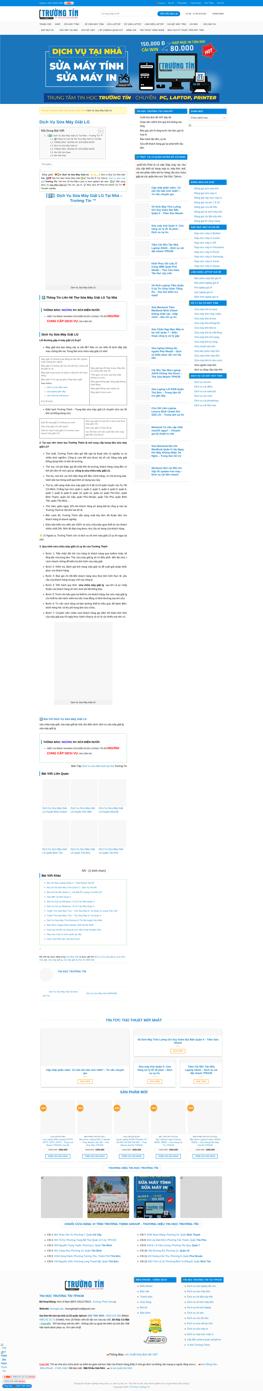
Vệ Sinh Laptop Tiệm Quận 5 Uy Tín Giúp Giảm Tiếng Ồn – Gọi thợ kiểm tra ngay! (167, 290)
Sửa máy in (209, 24)
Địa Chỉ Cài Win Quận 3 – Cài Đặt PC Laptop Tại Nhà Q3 (74, 892)
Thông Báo (182, 3)
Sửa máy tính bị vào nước (208, 360)
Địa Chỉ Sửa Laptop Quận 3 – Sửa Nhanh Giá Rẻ (70, 883)
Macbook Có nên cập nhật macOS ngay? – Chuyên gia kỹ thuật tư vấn (167, 430)
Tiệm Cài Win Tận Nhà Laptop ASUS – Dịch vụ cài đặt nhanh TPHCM (167, 248)
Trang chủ (45, 24)
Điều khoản (146, 1286)
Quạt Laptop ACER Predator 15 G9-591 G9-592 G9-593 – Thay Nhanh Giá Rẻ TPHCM (131, 1142)
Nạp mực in (47, 30)
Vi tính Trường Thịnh (198, 1345)
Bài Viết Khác (60, 155)
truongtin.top (56, 1308)
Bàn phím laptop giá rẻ (206, 283)
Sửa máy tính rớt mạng (206, 337)
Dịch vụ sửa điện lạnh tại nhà (98, 766)
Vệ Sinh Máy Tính (94, 24)
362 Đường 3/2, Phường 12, (168, 1250)
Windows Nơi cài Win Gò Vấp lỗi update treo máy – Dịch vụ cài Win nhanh (166, 471)
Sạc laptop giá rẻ (203, 292)
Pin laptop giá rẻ (203, 287)
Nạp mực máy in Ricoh (206, 252)
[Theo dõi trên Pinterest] (92, 3)
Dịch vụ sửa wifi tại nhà (199, 1323)
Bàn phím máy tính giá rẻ (207, 278)
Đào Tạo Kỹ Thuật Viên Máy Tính (186, 30)
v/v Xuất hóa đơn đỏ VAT (141, 1354)
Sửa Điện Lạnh (61, 110)
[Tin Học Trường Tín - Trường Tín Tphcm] (67, 14)
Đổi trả (143, 1307)
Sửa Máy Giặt (78, 110)
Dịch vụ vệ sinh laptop (199, 1307)
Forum (161, 3)
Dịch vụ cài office (203, 386)
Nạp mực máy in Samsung (208, 256)
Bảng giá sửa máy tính (206, 188)
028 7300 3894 (96, 1315)
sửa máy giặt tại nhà (72, 960)
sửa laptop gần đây (56, 391)
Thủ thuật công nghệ (152, 30)
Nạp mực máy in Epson (207, 266)
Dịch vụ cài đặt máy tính (200, 1296)
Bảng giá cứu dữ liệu (205, 207)
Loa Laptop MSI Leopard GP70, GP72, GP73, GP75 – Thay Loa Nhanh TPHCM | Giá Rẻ (57, 1142)
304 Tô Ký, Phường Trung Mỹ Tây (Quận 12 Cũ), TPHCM (85, 1240)
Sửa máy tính (71, 24)
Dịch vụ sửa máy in (197, 1328)
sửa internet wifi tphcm (58, 395)
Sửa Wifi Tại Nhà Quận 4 (59, 897)
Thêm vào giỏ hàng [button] (58, 1156)
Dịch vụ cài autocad (205, 391)
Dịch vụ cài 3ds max (205, 405)
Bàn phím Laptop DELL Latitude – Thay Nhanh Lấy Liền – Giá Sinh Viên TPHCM (94, 1142)
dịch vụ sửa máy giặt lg (104, 957)
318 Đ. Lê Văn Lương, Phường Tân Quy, (173, 1245)
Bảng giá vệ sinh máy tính (208, 211)
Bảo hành (145, 1313)
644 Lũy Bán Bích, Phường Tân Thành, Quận (176, 1240)
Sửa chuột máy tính (204, 346)
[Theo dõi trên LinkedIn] (98, 3)
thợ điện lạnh (88, 960)
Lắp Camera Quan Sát (110, 30)
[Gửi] (123, 164)
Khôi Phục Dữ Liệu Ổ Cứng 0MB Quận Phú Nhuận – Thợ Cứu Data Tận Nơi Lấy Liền (165, 268)
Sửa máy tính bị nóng (205, 342)
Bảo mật (144, 1291)
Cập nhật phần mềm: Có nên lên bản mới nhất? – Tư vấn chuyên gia (166, 191)
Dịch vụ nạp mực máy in (200, 1334)
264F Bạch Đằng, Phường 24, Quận (173, 1234)
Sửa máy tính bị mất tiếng (208, 332)
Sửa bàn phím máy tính (206, 351)
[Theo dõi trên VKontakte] (106, 3)
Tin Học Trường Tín (140, 1387)
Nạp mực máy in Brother (207, 233)
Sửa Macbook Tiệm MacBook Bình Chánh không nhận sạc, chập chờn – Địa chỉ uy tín (164, 312)
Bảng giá (131, 30)
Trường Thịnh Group (104, 1301)
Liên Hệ (220, 3)
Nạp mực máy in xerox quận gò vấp (64, 934)
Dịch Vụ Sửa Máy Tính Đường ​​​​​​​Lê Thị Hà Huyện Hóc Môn (74, 920)
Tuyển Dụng (195, 3)
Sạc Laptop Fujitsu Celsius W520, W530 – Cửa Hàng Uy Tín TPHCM (168, 1142)
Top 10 (171, 3)
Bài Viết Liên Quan (62, 152)
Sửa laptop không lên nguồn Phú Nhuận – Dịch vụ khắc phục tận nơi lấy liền (166, 353)
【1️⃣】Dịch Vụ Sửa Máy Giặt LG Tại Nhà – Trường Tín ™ (74, 135)
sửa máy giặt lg (55, 960)
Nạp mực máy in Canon (207, 238)
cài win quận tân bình (120, 1368)
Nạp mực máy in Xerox (206, 261)
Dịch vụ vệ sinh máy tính (200, 1302)
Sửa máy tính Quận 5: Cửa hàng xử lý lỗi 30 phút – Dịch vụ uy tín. (167, 229)
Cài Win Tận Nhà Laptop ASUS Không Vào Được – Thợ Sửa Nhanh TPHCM (166, 373)
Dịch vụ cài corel (203, 396)
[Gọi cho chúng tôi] (89, 3)
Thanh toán (146, 1296)
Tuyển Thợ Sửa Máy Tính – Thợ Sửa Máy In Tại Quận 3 (74, 915)
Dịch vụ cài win (202, 382)
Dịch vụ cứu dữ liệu (198, 1318)
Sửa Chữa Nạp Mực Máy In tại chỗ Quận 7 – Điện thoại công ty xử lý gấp (167, 332)
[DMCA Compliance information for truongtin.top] (155, 1339)
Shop (58, 24)
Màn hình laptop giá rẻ (206, 297)
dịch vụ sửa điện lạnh (57, 387)
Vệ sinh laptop (132, 24)
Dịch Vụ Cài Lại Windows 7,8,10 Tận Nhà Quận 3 (70, 906)
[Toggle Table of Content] (99, 131)
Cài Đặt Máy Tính (176, 24)
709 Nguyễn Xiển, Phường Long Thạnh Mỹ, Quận (86, 1261)
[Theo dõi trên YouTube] (101, 3)
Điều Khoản (46, 1368)
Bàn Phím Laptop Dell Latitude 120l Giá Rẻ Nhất (70, 925)
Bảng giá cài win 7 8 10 (207, 202)
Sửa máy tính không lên (207, 323)
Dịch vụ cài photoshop (206, 400)
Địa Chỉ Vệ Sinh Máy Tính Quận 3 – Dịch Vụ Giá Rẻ (72, 887)
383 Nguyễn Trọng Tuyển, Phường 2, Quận (83, 1245)
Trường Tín (46, 110)
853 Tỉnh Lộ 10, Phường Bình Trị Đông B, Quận (179, 1261)
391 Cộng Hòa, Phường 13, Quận (78, 1250)
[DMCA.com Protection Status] (155, 1325)
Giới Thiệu (209, 3)
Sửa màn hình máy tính (206, 355)
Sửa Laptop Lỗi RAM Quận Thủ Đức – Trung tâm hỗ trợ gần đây (167, 392)
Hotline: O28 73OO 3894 (51, 3)
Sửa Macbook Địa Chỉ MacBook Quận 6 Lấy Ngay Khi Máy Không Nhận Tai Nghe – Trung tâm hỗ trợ (167, 451)
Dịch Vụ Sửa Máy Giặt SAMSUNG (102, 993)
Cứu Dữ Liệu (88, 30)
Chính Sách (61, 1368)
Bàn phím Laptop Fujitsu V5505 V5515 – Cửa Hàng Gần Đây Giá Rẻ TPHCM (205, 1142)
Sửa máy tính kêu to (205, 328)
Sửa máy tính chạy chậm (207, 314)
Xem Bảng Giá (209, 1364)
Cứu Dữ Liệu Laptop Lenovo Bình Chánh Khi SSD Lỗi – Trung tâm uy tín (167, 411)
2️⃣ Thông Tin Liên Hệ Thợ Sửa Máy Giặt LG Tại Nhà (77, 139)
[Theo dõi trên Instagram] (80, 3)
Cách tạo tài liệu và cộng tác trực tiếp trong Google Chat (74, 929)
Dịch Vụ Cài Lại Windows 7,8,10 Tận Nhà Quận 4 (70, 901)
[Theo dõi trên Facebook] (77, 3)
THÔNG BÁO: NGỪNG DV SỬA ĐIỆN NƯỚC (74, 142)
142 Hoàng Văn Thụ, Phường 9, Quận (175, 1256)
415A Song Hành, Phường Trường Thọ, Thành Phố (87, 1256)
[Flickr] (104, 3)
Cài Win (193, 24)
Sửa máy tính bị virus (205, 309)
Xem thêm (85, 1081)
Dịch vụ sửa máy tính (198, 1291)
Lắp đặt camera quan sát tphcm (204, 1339)
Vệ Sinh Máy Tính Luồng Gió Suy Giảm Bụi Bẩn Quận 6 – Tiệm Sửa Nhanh (167, 210)
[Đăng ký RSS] (95, 3)
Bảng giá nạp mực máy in (208, 197)
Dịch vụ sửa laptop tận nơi (201, 1286)
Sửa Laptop (114, 24)
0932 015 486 (113, 1315)
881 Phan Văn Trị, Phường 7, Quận (78, 1234)
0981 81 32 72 (47, 1319)
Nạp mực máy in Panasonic (209, 247)
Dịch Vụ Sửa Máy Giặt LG (65, 146)
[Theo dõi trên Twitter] (83, 3)
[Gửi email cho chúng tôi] (86, 3)
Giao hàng (145, 1302)
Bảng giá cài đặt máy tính (208, 216)
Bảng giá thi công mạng (207, 221)
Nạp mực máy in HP (205, 242)
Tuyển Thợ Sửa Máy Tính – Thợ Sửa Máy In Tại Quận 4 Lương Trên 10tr (82, 911)
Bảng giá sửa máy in (205, 193)
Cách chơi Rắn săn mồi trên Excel (63, 939)
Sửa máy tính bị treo (205, 318)
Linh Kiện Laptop (154, 24)
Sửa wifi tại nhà (68, 30)
